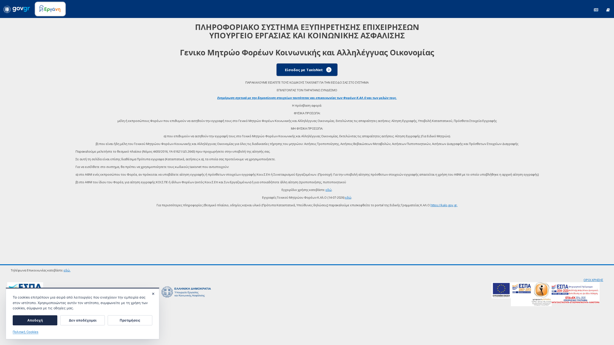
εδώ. (67, 270)
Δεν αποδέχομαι (82, 320)
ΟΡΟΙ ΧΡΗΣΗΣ (593, 280)
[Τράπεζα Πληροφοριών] (608, 9)
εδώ (328, 190)
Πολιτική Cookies (25, 332)
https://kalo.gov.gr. (444, 205)
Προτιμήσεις (130, 320)
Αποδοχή (35, 320)
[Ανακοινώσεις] (596, 9)
